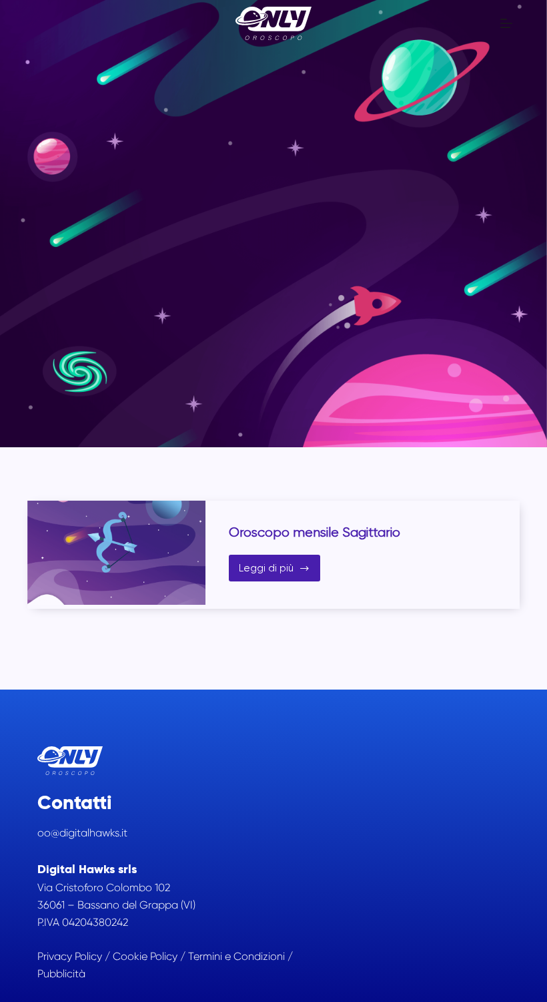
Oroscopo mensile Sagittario (314, 532)
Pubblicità (61, 973)
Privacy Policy (69, 956)
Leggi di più (279, 571)
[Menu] (506, 23)
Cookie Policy (145, 956)
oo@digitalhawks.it (82, 832)
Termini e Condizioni (236, 956)
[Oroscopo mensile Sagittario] (116, 553)
